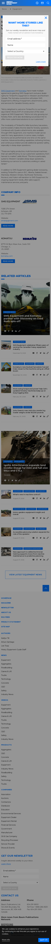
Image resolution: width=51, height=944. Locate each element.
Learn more (41, 62)
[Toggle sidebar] (3, 3)
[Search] (48, 3)
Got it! (43, 940)
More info (6, 940)
